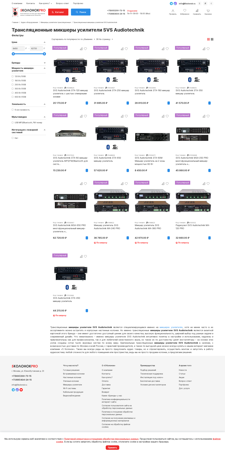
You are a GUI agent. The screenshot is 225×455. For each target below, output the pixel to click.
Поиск (83, 12)
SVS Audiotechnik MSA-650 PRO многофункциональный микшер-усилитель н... (69, 228)
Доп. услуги (184, 388)
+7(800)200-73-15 (116, 10)
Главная (15, 22)
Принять (112, 447)
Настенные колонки (72, 377)
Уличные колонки (71, 381)
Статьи (182, 374)
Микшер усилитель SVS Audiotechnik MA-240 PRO (107, 227)
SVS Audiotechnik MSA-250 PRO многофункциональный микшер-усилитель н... (192, 160)
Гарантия (106, 388)
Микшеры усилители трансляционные (56, 22)
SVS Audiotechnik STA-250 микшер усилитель (111, 92)
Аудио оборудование (29, 22)
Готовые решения (71, 370)
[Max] (175, 3)
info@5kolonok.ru (187, 3)
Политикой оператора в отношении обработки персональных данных (101, 439)
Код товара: (58, 88)
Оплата (105, 381)
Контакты (30, 3)
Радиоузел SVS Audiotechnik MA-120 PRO (193, 227)
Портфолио (78, 3)
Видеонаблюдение (71, 395)
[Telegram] (171, 3)
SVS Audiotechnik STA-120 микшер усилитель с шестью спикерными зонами (70, 93)
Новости (183, 370)
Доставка (106, 385)
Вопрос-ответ (62, 3)
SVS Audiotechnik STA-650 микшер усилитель (107, 159)
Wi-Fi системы (69, 388)
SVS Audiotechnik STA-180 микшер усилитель (152, 92)
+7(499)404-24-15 (116, 14)
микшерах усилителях (171, 327)
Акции (181, 377)
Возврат (105, 392)
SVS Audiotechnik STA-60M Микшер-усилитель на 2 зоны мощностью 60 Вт (150, 160)
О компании (17, 3)
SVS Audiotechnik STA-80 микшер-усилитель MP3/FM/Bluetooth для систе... (70, 160)
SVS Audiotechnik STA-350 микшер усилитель (189, 92)
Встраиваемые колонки (74, 374)
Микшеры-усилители (72, 385)
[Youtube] (21, 389)
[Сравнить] (81, 48)
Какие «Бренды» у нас (112, 395)
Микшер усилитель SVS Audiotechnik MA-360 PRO (148, 227)
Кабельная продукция (73, 392)
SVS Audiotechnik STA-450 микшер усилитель (66, 299)
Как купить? (44, 3)
